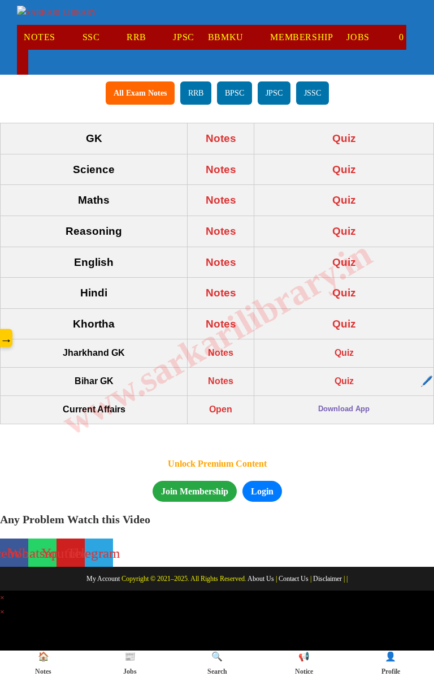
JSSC (312, 93)
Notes (221, 138)
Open (220, 409)
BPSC (234, 93)
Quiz (344, 138)
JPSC (274, 93)
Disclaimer (327, 579)
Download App (344, 408)
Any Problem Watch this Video (75, 519)
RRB (195, 93)
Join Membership (194, 491)
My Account (103, 579)
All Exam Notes (140, 93)
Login (262, 491)
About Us (261, 579)
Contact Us (294, 579)
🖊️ (426, 381)
